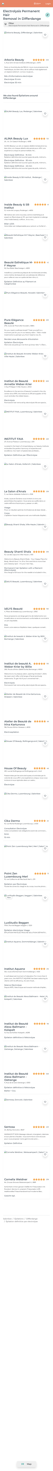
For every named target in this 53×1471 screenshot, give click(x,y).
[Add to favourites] (45, 34)
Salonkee (7, 1219)
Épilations (19, 1219)
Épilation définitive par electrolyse (22, 1221)
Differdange (32, 1219)
